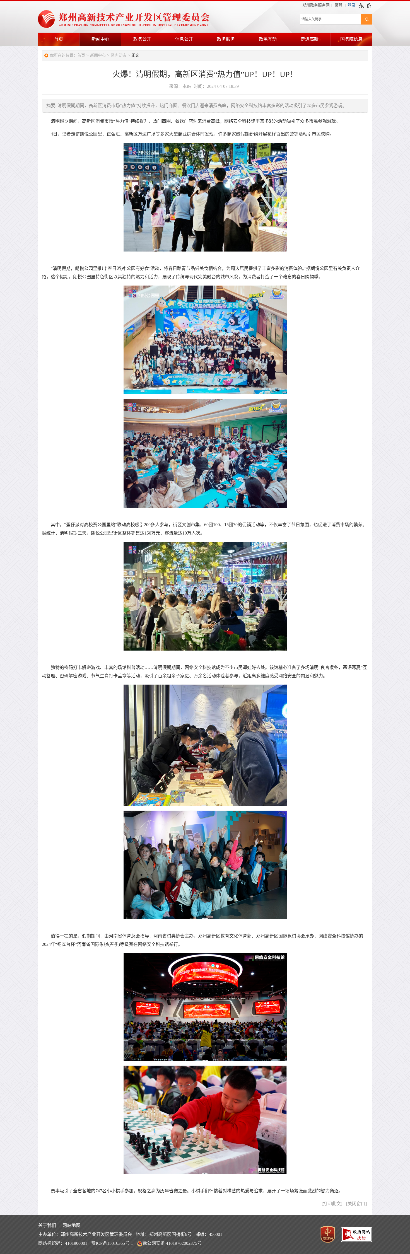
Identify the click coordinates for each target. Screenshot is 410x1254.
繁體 (339, 5)
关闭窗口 (356, 1203)
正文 (135, 55)
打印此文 (332, 1203)
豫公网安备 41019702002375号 (172, 1243)
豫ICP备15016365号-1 (112, 1243)
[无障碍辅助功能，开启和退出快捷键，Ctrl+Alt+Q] (365, 5)
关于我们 (47, 1225)
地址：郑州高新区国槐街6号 (164, 1234)
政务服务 (226, 39)
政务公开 (142, 39)
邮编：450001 (209, 1234)
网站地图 (71, 1225)
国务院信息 (351, 39)
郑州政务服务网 (316, 5)
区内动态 (118, 55)
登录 (351, 5)
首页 (58, 39)
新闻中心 (100, 39)
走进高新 (310, 39)
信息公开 (184, 39)
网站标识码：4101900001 (62, 1243)
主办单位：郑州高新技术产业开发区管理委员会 (85, 1234)
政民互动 (268, 39)
